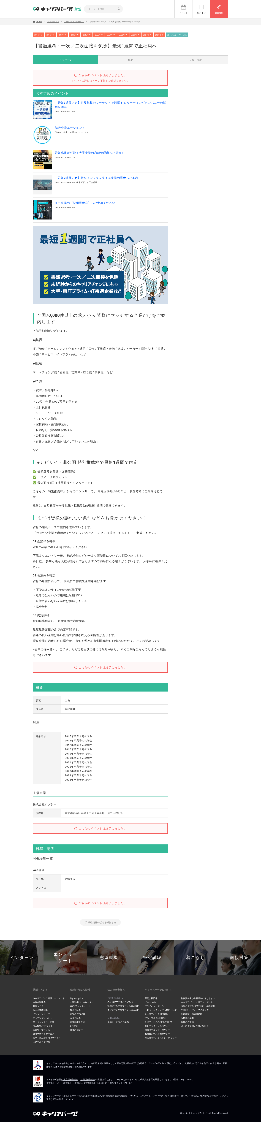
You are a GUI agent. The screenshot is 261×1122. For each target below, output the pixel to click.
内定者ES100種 (77, 1014)
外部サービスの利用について (158, 1022)
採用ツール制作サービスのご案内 (123, 1005)
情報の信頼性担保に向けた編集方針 (198, 1006)
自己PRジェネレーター (81, 1006)
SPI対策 (74, 1026)
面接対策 (239, 957)
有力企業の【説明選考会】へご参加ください (85, 203)
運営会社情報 (151, 998)
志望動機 (109, 957)
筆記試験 (152, 957)
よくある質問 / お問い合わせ (194, 1026)
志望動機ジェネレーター (82, 1002)
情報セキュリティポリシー (157, 1029)
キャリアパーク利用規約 (156, 1014)
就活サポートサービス (43, 1033)
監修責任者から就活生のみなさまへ (198, 998)
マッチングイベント (42, 1018)
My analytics (76, 998)
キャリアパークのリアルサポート (197, 1002)
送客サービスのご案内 (118, 1022)
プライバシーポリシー (155, 1006)
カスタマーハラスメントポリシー (161, 1037)
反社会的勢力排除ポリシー (157, 1033)
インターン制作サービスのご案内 (123, 1009)
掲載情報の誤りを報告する (102, 922)
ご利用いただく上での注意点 (195, 1010)
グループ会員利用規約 (155, 1018)
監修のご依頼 (187, 1022)
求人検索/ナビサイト (43, 1026)
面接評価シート (77, 1029)
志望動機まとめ (77, 1022)
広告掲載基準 (187, 1018)
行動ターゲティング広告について (161, 1010)
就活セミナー (39, 1006)
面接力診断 (75, 1018)
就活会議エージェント (70, 128)
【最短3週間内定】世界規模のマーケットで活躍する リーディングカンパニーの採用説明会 (110, 105)
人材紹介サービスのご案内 (120, 1001)
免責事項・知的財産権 (191, 1014)
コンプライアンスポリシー (157, 1026)
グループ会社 (151, 1002)
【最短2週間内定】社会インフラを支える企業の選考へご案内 (96, 178)
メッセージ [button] (65, 59)
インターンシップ (41, 1014)
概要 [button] (130, 59)
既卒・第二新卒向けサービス (47, 1037)
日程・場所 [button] (195, 59)
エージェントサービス (43, 1022)
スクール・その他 (41, 1041)
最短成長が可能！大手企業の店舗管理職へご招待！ (89, 153)
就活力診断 (75, 1010)
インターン (22, 957)
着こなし (195, 957)
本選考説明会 (39, 1002)
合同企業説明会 (40, 1010)
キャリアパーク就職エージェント (49, 998)
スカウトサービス (41, 1029)
